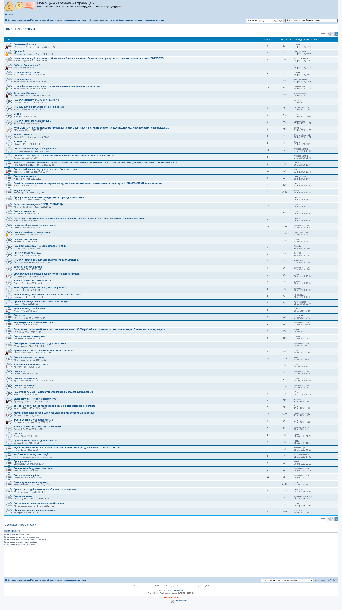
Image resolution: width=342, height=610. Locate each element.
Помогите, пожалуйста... (28, 475)
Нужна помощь (22, 79)
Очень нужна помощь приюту (31, 482)
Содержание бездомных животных (34, 468)
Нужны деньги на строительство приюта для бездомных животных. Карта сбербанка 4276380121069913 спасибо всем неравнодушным (91, 127)
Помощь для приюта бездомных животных (39, 107)
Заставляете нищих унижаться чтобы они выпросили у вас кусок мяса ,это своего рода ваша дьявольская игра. (79, 218)
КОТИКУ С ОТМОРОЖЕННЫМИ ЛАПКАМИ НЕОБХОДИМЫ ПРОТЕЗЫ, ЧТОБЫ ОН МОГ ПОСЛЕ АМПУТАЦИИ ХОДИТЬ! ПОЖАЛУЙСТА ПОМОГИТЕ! (96, 162)
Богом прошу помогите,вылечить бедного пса (40, 503)
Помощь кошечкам (25, 211)
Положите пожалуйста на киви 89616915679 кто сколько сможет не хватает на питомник (64, 155)
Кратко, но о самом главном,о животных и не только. (45, 350)
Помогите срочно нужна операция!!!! (35, 148)
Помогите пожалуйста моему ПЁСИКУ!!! (36, 100)
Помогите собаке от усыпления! (32, 232)
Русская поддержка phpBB (197, 586)
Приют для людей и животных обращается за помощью (46, 489)
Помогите (19, 315)
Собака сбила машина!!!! (28, 65)
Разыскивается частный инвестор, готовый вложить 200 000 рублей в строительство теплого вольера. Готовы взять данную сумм (89, 329)
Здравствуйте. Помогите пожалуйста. (35, 399)
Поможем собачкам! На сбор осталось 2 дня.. (40, 246)
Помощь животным (19, 29)
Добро (17, 113)
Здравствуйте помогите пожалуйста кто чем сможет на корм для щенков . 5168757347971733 (67, 447)
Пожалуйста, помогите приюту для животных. (40, 343)
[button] (329, 34)
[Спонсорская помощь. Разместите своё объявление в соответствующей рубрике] (20, 5)
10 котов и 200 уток (25, 93)
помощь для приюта (25, 239)
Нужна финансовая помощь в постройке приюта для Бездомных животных (57, 86)
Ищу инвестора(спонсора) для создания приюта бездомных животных (54, 412)
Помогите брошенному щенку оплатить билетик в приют (46, 169)
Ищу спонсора (22, 190)
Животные (20, 141)
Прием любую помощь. (27, 253)
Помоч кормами (23, 496)
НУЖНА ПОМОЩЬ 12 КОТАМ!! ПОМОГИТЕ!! (38, 426)
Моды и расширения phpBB (171, 590)
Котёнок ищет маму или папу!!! (31, 454)
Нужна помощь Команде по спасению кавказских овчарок (47, 294)
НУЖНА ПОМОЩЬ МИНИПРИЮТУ (32, 280)
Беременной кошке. (25, 44)
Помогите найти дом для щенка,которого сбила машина (46, 259)
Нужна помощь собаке (27, 72)
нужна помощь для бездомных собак (35, 440)
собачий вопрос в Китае (28, 266)
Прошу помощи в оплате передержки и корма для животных (49, 197)
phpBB (153, 586)
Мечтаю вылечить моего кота (31, 364)
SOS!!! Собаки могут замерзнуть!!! (33, 419)
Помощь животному (25, 378)
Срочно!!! (19, 51)
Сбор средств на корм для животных (35, 510)
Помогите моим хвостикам (29, 357)
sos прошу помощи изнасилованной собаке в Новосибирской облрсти (54, 405)
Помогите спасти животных (29, 336)
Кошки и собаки (23, 134)
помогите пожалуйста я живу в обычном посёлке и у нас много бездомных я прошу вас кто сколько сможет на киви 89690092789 (89, 58)
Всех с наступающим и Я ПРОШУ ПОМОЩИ (38, 204)
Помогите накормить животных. (32, 120)
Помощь (18, 433)
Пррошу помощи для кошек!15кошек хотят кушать (43, 301)
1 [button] (332, 33)
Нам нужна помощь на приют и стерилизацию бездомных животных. (54, 392)
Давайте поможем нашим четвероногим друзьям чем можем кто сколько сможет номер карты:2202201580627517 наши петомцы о (89, 183)
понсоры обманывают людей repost (35, 225)
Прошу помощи (23, 461)
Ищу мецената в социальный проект (35, 322)
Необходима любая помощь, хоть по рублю (39, 287)
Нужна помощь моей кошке (29, 308)
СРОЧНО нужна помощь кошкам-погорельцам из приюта (46, 273)
